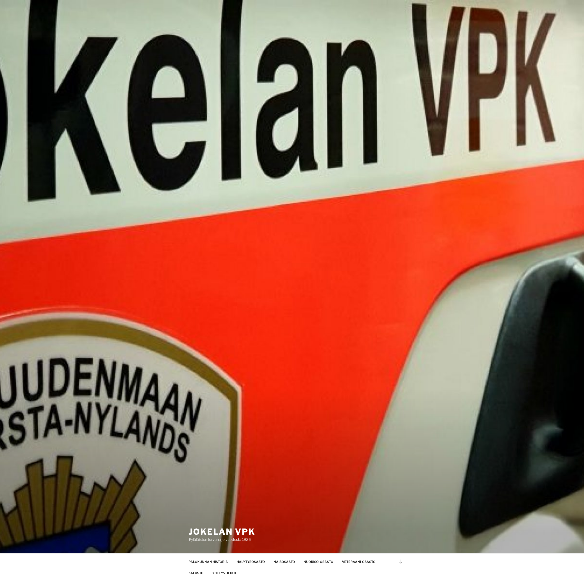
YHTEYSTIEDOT (224, 573)
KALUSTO (195, 573)
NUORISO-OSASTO (318, 562)
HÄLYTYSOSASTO (251, 562)
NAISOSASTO (284, 562)
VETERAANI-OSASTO (358, 562)
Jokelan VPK (222, 532)
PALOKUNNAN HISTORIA (208, 562)
